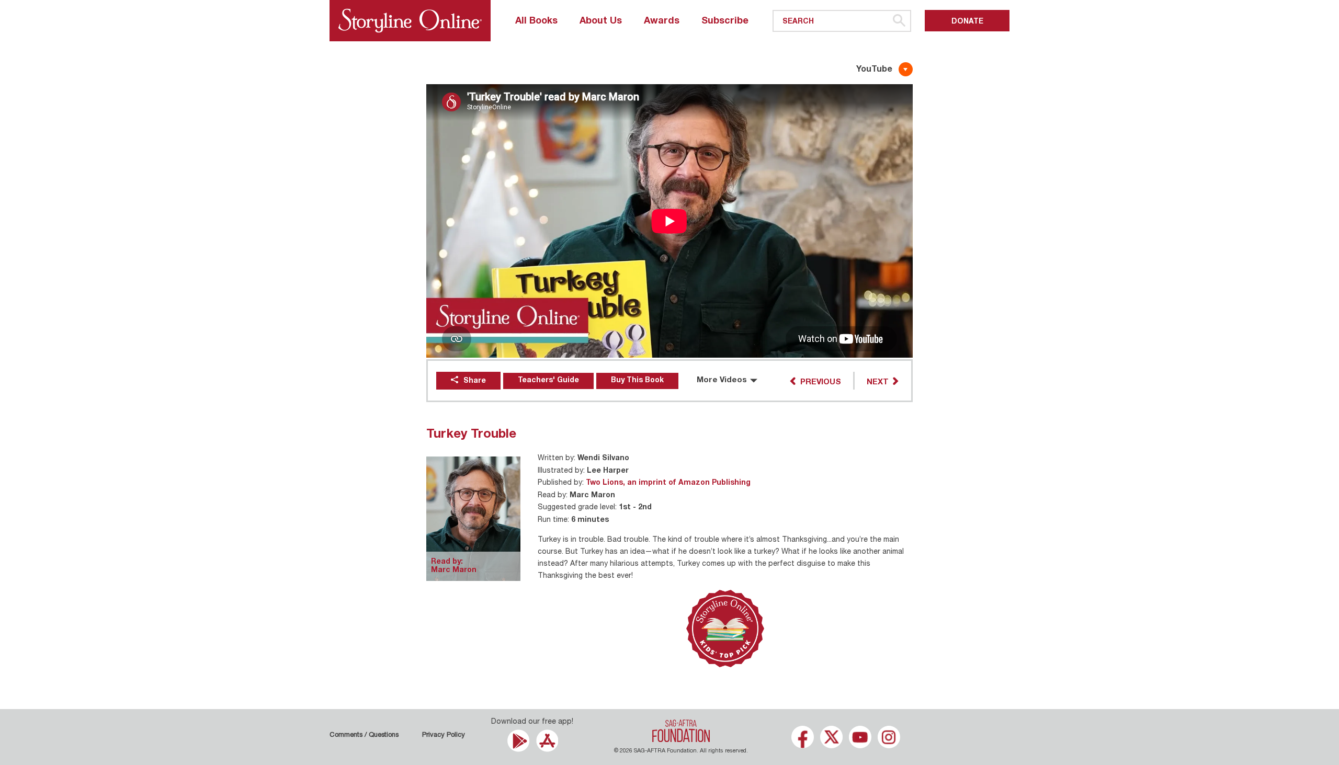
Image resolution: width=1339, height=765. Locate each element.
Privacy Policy (443, 735)
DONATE (967, 22)
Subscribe (724, 21)
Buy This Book (637, 380)
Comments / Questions (364, 735)
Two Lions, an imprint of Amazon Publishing (668, 483)
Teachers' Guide (548, 380)
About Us (601, 21)
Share (474, 381)
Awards (661, 21)
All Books (536, 21)
